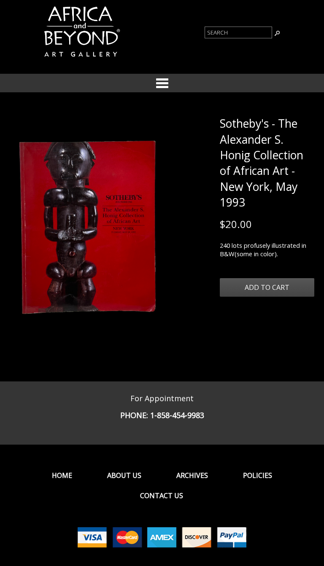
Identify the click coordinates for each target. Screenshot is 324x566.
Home (62, 475)
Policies (257, 475)
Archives (192, 475)
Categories (162, 83)
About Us (124, 475)
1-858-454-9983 (177, 415)
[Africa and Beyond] (81, 58)
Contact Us (161, 495)
